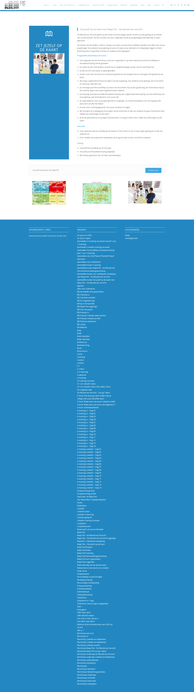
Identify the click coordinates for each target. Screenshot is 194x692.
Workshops (82, 666)
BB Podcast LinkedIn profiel (88, 318)
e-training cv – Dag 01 (86, 410)
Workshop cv (82, 636)
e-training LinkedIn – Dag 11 (89, 479)
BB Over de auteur (85, 309)
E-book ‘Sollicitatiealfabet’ (88, 407)
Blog (79, 330)
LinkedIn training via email (88, 520)
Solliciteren (81, 597)
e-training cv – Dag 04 (86, 419)
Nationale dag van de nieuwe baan (91, 565)
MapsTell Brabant (84, 547)
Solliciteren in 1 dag (85, 600)
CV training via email (85, 381)
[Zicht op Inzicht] (15, 5)
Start (79, 606)
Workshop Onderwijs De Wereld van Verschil (96, 654)
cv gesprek (81, 375)
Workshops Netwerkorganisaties (91, 672)
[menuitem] (46, 5)
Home (79, 502)
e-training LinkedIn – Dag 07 (89, 467)
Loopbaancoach (84, 526)
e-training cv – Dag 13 (86, 443)
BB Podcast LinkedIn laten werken (91, 315)
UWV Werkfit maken (85, 615)
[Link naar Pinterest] (181, 5)
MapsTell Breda (83, 550)
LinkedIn (80, 508)
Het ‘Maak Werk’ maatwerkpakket (91, 499)
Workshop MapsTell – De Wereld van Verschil (96, 648)
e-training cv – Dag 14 (86, 446)
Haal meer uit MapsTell (87, 496)
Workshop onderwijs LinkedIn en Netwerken (96, 657)
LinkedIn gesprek (84, 517)
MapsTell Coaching (85, 553)
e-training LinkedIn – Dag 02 (89, 452)
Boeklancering (83, 345)
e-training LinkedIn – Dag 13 (89, 485)
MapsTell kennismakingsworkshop (92, 556)
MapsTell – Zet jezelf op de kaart (91, 544)
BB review (81, 324)
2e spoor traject (83, 238)
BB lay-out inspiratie (85, 303)
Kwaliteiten (81, 505)
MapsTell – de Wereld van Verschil (91, 535)
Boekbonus (82, 342)
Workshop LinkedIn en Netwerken (91, 642)
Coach (79, 354)
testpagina (81, 609)
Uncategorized (131, 238)
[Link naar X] (178, 5)
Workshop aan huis (85, 633)
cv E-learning (82, 372)
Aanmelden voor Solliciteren (89, 262)
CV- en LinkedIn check (86, 384)
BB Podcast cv (83, 312)
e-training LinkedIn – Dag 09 (89, 473)
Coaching (81, 357)
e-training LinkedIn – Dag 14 (89, 487)
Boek (79, 333)
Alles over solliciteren (86, 289)
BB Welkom (82, 327)
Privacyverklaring (84, 586)
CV (78, 366)
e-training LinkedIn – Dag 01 (89, 449)
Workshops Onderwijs (86, 675)
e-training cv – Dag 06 (86, 425)
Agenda (80, 286)
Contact (80, 363)
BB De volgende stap (86, 300)
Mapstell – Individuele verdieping (91, 541)
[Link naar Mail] (188, 5)
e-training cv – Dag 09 (86, 431)
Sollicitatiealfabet (84, 589)
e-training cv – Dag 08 (86, 428)
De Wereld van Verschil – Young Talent (93, 392)
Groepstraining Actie (86, 491)
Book (79, 348)
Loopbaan (81, 523)
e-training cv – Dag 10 (86, 434)
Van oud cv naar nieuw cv (87, 618)
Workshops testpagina (86, 684)
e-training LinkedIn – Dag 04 (89, 458)
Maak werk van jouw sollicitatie (90, 529)
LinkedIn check (83, 511)
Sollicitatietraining (84, 594)
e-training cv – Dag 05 (86, 422)
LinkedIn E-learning (85, 514)
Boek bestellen (83, 336)
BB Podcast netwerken (86, 321)
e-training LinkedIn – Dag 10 (89, 476)
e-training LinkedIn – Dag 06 (89, 464)
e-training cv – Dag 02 (86, 413)
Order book (82, 571)
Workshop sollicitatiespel (87, 660)
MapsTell (81, 532)
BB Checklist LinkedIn (86, 297)
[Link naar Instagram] (185, 5)
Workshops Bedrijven (86, 669)
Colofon (80, 360)
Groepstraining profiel (86, 493)
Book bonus (82, 351)
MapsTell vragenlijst (85, 562)
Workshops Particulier (86, 681)
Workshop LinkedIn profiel (88, 645)
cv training (81, 378)
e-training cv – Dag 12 (86, 440)
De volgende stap (84, 390)
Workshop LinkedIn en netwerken (91, 639)
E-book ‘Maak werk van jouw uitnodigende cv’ (96, 404)
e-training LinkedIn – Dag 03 (89, 455)
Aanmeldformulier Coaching (89, 265)
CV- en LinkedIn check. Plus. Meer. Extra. (94, 386)
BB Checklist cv (83, 294)
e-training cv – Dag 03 (86, 416)
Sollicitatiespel (83, 591)
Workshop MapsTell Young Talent (91, 651)
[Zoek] (163, 5)
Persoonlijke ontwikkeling (88, 583)
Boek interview (83, 339)
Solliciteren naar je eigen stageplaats (92, 603)
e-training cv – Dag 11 (86, 437)
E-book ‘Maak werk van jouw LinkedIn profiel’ (96, 401)
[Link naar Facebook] (175, 5)
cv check (80, 369)
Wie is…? (80, 630)
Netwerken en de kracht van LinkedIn (93, 568)
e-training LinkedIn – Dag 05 (89, 461)
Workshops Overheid (86, 678)
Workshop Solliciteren (86, 663)
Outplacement (83, 574)
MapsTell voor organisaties (88, 559)
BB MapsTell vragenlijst (87, 306)
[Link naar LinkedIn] (171, 5)
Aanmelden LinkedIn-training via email (93, 247)
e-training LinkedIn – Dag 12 (89, 482)
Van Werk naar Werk (86, 621)
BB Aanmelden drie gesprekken (90, 291)
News (127, 235)
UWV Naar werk (84, 612)
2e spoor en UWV (84, 235)
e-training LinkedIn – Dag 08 (89, 470)
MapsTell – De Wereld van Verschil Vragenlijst (96, 538)
